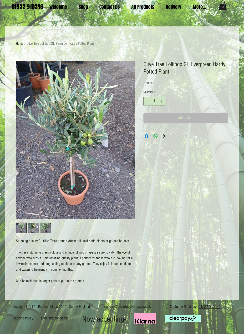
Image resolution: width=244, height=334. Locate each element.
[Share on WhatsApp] (155, 136)
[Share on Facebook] (146, 136)
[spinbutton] (154, 101)
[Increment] (162, 101)
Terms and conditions (54, 318)
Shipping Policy (22, 318)
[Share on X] (165, 136)
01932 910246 (209, 306)
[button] (223, 5)
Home (19, 43)
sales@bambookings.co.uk (127, 306)
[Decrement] (147, 101)
